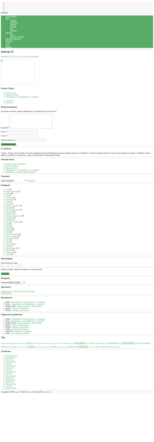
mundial (22, 346)
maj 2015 (8, 374)
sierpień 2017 (10, 358)
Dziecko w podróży (12, 206)
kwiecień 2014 (10, 388)
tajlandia (83, 346)
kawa (120, 343)
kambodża (113, 343)
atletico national (22, 343)
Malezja (8, 228)
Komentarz (5, 128)
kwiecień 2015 (10, 376)
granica (88, 343)
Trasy (7, 45)
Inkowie (92, 343)
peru (31, 346)
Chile (7, 201)
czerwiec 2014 (10, 384)
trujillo (90, 346)
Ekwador (13, 27)
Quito (7, 240)
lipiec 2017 (9, 360)
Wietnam (13, 25)
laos (141, 343)
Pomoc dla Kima (11, 168)
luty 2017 (8, 370)
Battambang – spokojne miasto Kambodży (20, 172)
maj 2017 (8, 364)
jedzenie (102, 343)
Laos (7, 224)
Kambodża (14, 23)
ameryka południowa (6, 343)
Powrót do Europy (12, 166)
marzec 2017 (10, 368)
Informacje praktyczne (13, 39)
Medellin (8, 230)
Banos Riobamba (11, 191)
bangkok (34, 343)
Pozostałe (8, 33)
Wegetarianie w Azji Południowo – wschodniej (22, 170)
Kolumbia (13, 31)
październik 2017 (11, 356)
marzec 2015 (10, 378)
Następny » (9, 102)
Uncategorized (10, 248)
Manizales (8, 346)
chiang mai (48, 343)
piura (36, 346)
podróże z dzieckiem (62, 346)
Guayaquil (9, 212)
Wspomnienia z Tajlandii (20, 333)
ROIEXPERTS (6, 293)
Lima (7, 226)
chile (58, 343)
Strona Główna (10, 16)
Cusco (61, 343)
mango (3, 347)
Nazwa (4, 132)
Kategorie (4, 282)
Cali (6, 195)
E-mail (4, 136)
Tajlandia (13, 20)
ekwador (80, 342)
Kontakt (8, 47)
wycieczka (117, 346)
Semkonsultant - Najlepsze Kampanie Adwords (18, 291)
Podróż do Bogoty (11, 234)
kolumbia (128, 342)
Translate (32, 181)
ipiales (97, 343)
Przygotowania (10, 238)
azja (29, 342)
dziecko (65, 343)
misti (18, 346)
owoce (26, 347)
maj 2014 (8, 386)
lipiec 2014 (9, 382)
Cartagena (9, 197)
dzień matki (71, 343)
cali (38, 343)
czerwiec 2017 (10, 362)
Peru (11, 29)
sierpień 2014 (10, 380)
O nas (7, 43)
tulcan (93, 346)
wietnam (104, 347)
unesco (98, 347)
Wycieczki (9, 252)
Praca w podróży (11, 236)
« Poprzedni (9, 100)
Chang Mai (9, 199)
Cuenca (8, 204)
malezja (147, 343)
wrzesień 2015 (10, 372)
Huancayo (9, 214)
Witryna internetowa (8, 140)
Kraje (7, 18)
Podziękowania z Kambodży (15, 164)
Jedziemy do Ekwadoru (19, 308)
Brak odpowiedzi (32, 56)
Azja (7, 189)
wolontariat (110, 347)
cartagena (42, 343)
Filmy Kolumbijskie (12, 210)
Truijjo (7, 246)
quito (70, 346)
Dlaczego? (9, 41)
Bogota (8, 193)
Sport (12, 35)
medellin (14, 346)
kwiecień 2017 (10, 366)
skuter (75, 347)
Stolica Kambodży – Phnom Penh (29, 306)
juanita (106, 343)
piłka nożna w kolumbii (44, 346)
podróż (54, 346)
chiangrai (53, 343)
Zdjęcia (8, 254)
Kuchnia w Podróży (17, 37)
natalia (3, 56)
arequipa (15, 343)
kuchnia (137, 343)
